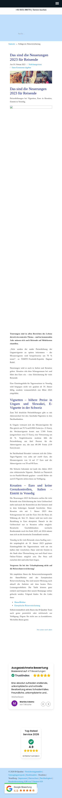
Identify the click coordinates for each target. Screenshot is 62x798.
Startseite (11, 44)
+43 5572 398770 (23, 10)
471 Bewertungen (37, 671)
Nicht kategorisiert (35, 64)
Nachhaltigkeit (46, 778)
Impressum (22, 778)
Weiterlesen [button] (17, 697)
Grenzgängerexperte (16, 775)
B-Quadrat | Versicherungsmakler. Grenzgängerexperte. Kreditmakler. (31, 23)
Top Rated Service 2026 (31, 732)
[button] (48, 704)
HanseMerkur (19, 602)
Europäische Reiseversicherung (27, 605)
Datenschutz (33, 778)
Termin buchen (39, 10)
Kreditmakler (31, 775)
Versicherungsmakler (33, 771)
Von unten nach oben (44, 630)
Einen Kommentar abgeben (21, 68)
